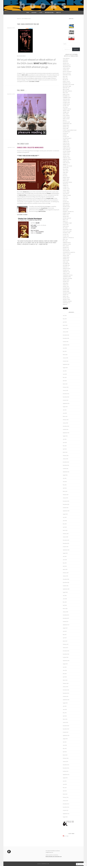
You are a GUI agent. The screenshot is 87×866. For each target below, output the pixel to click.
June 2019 (65, 559)
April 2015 (65, 716)
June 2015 (65, 709)
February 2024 (65, 387)
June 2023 (65, 413)
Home (27, 12)
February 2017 (65, 644)
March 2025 (65, 354)
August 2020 (65, 514)
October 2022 (65, 429)
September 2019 (66, 550)
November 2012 (66, 807)
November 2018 (66, 582)
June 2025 (65, 348)
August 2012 (65, 816)
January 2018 (65, 611)
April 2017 (65, 637)
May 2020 (65, 523)
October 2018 (65, 585)
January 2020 (65, 536)
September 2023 (66, 403)
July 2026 (64, 315)
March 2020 (65, 530)
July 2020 (64, 517)
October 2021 (65, 468)
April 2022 (65, 449)
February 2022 (65, 455)
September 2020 (66, 510)
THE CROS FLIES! (23, 143)
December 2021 (66, 462)
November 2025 (66, 338)
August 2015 (65, 703)
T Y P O (40, 12)
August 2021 (65, 475)
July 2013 (64, 781)
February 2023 (65, 419)
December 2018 (66, 579)
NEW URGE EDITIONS (49, 12)
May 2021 (65, 484)
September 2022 (66, 432)
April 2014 (65, 751)
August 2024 (65, 367)
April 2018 (65, 605)
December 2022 (66, 426)
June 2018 (65, 598)
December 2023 (66, 393)
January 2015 (65, 722)
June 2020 (65, 520)
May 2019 (65, 563)
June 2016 (65, 670)
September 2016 (66, 660)
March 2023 (65, 416)
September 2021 (66, 471)
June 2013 (65, 784)
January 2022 (65, 458)
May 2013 (65, 787)
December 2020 (66, 501)
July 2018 (64, 595)
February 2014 (65, 758)
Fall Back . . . (22, 90)
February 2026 (65, 328)
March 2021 (65, 491)
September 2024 (66, 364)
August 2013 (65, 777)
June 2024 (65, 374)
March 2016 (65, 680)
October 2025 (65, 341)
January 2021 (65, 497)
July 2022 (64, 439)
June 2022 (65, 442)
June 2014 (65, 745)
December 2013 (66, 764)
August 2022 (65, 436)
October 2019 (65, 546)
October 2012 (65, 810)
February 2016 (65, 683)
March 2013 (65, 794)
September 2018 (66, 589)
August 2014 (65, 738)
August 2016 (65, 663)
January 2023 (65, 423)
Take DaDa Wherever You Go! (28, 24)
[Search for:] (71, 43)
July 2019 (64, 556)
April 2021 (65, 488)
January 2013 (65, 800)
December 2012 (66, 803)
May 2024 (65, 377)
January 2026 (65, 331)
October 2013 (65, 771)
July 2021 (64, 478)
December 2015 (66, 690)
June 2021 (65, 481)
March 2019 (65, 569)
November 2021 (66, 465)
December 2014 (66, 725)
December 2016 (66, 650)
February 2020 (65, 533)
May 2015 (65, 712)
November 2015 (66, 693)
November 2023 (66, 397)
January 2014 (65, 761)
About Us (58, 12)
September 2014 (66, 735)
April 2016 (65, 676)
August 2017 (65, 628)
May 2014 (65, 748)
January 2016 (65, 686)
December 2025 (66, 335)
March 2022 (65, 452)
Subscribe (76, 49)
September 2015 (66, 699)
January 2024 (65, 390)
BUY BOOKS (34, 12)
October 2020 (65, 507)
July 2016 (64, 667)
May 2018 (65, 602)
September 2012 (66, 813)
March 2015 (65, 719)
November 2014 (66, 729)
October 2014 (65, 732)
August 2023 (65, 406)
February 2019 (65, 572)
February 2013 (65, 797)
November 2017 (66, 618)
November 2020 (66, 504)
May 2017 (65, 634)
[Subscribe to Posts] (63, 836)
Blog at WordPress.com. (43, 863)
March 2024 (65, 384)
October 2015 (65, 696)
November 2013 (66, 768)
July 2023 (64, 410)
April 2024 (65, 380)
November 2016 (66, 654)
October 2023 (65, 400)
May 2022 (65, 445)
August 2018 (65, 592)
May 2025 (65, 351)
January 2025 (65, 357)
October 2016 (65, 657)
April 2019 (65, 566)
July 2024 (64, 370)
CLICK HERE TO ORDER (34, 81)
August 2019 (65, 553)
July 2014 (64, 742)
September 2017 (66, 624)
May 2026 (65, 318)
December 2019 (66, 540)
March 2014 (65, 755)
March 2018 (65, 608)
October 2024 (65, 361)
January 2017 (65, 647)
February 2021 (65, 494)
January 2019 (65, 576)
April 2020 (65, 527)
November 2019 (66, 543)
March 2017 (65, 641)
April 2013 (65, 790)
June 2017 (65, 631)
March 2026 (65, 325)
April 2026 (65, 322)
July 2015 (64, 706)
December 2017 (66, 615)
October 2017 (65, 621)
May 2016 (65, 673)
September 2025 (66, 344)
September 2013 (66, 774)
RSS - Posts (66, 836)
